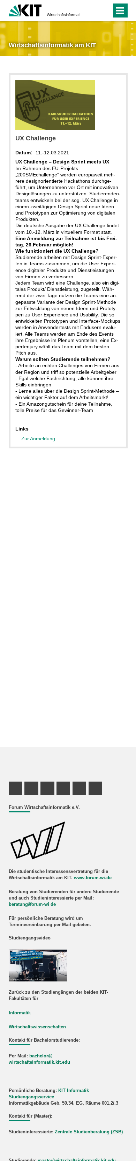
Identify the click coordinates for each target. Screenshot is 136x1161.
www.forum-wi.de (93, 877)
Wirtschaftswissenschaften (37, 1026)
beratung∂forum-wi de (32, 904)
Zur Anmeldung (38, 438)
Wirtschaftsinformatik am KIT (66, 15)
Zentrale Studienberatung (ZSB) (89, 1131)
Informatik (20, 1012)
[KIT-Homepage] (25, 9)
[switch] (104, 10)
